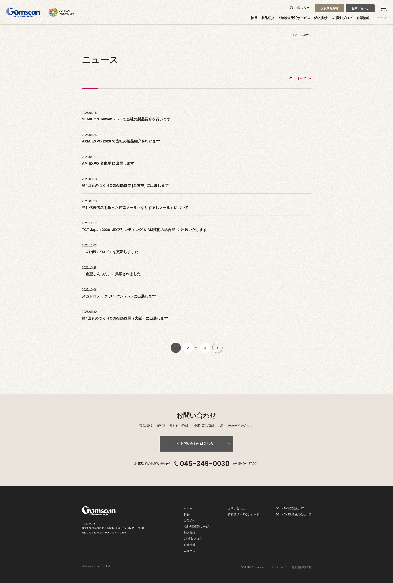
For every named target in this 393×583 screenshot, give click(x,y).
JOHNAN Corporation (253, 567)
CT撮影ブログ (342, 18)
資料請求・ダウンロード (243, 514)
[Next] (217, 348)
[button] (329, 8)
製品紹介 (267, 18)
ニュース (380, 18)
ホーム (188, 508)
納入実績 (321, 18)
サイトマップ (278, 567)
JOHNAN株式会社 (287, 508)
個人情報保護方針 (301, 567)
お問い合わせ (236, 508)
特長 (254, 18)
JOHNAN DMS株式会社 (291, 514)
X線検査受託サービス (294, 18)
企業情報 (363, 18)
